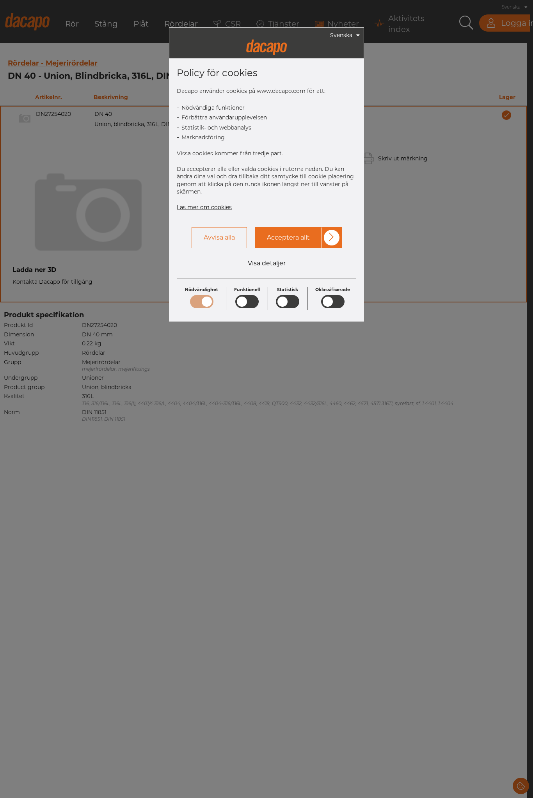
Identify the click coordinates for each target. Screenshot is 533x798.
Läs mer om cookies (204, 207)
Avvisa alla (219, 237)
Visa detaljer (267, 263)
